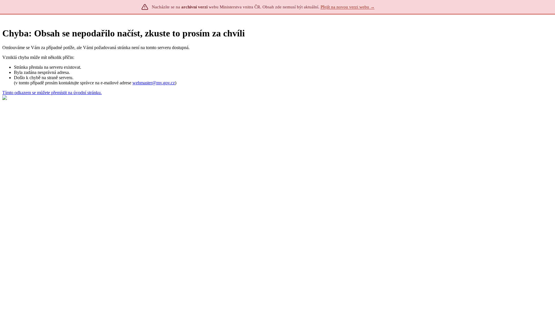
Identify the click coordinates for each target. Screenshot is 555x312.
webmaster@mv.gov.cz (153, 82)
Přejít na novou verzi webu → (348, 7)
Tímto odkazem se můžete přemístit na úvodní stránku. (52, 92)
